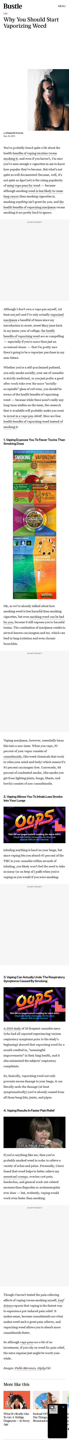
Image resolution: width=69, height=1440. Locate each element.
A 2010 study (12, 1028)
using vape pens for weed (23, 185)
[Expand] (51, 1407)
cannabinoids (12, 756)
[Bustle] (13, 6)
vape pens (26, 1342)
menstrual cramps (16, 1176)
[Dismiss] (63, 1407)
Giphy (41, 1368)
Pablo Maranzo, (26, 1368)
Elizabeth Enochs (14, 132)
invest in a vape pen (20, 416)
